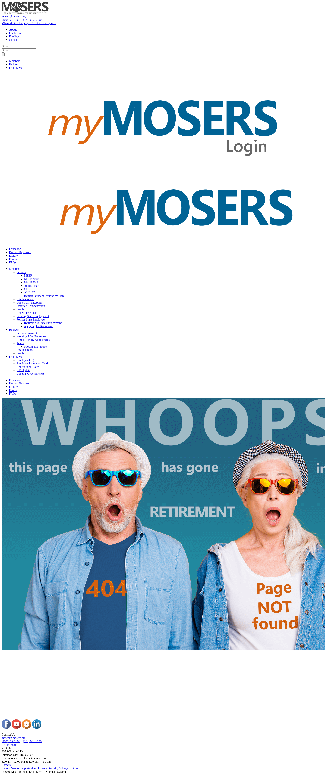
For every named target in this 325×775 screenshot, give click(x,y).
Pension (21, 272)
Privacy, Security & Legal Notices (58, 768)
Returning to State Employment (43, 322)
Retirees (14, 64)
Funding (14, 36)
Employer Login (26, 360)
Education (15, 248)
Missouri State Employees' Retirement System (29, 23)
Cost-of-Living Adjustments (33, 339)
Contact (13, 39)
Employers (15, 67)
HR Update (23, 370)
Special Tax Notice (35, 346)
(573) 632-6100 (32, 19)
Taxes (20, 343)
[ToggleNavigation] (3, 54)
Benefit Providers (27, 312)
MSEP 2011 (31, 282)
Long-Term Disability (29, 302)
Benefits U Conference (30, 373)
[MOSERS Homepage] (162, 717)
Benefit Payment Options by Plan (44, 295)
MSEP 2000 (31, 279)
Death (20, 309)
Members (14, 61)
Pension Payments (20, 252)
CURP (28, 289)
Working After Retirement (32, 336)
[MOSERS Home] (25, 13)
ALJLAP (29, 292)
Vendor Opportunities (24, 768)
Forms (13, 259)
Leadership (15, 33)
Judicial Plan (31, 285)
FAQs (12, 262)
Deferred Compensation (31, 306)
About (13, 29)
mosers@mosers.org (14, 16)
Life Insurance (25, 299)
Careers (6, 765)
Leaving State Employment (33, 316)
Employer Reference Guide (33, 363)
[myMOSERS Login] (162, 171)
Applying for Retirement (38, 326)
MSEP (28, 275)
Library (13, 255)
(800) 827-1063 (11, 19)
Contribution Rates (28, 366)
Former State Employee (31, 319)
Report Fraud (9, 744)
